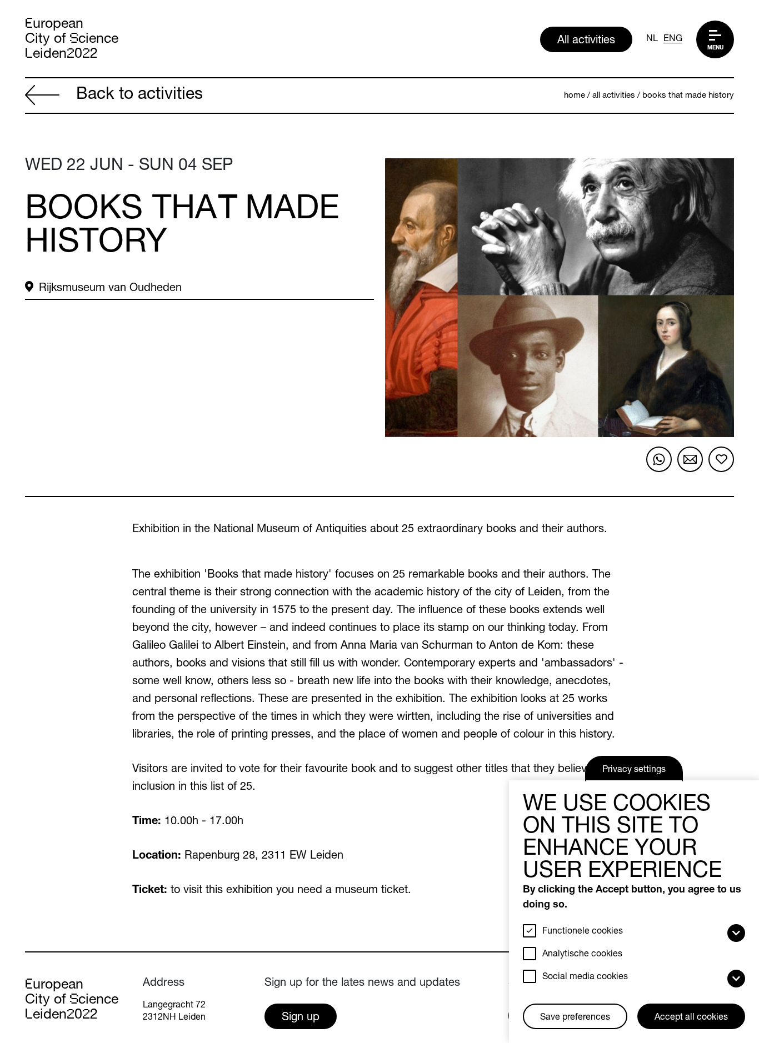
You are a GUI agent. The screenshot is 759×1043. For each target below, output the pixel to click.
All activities (586, 41)
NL (652, 39)
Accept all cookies (691, 1018)
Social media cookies (585, 977)
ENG (672, 39)
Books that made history (688, 96)
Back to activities (139, 95)
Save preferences (575, 1018)
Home (574, 96)
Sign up (300, 1018)
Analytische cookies (582, 954)
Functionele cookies (582, 931)
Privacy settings (634, 770)
